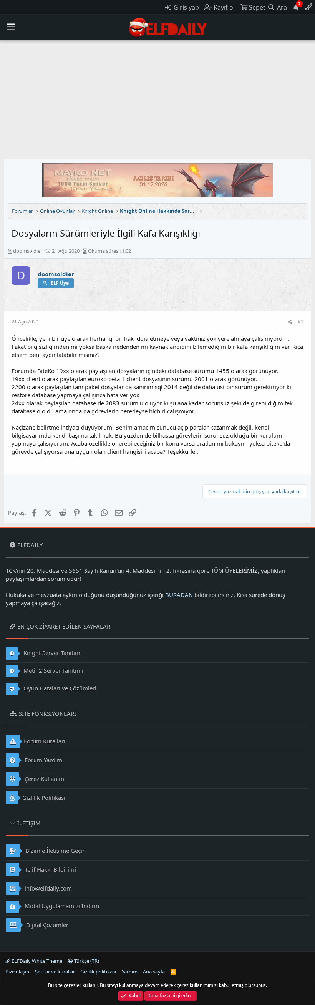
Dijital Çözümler (46, 925)
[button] (11, 27)
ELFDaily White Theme (36, 960)
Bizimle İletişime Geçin (55, 850)
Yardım (130, 971)
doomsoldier (27, 250)
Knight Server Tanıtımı (52, 653)
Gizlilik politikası (98, 971)
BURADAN (179, 595)
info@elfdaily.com (47, 888)
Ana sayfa (154, 971)
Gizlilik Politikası (43, 797)
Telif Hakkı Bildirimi (49, 869)
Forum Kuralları (44, 741)
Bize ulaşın (17, 971)
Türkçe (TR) (86, 960)
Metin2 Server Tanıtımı (52, 670)
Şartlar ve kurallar (55, 971)
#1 (300, 321)
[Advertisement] (157, 97)
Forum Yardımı (43, 760)
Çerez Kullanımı (44, 779)
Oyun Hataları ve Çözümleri (59, 688)
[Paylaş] (290, 322)
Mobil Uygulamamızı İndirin (61, 906)
